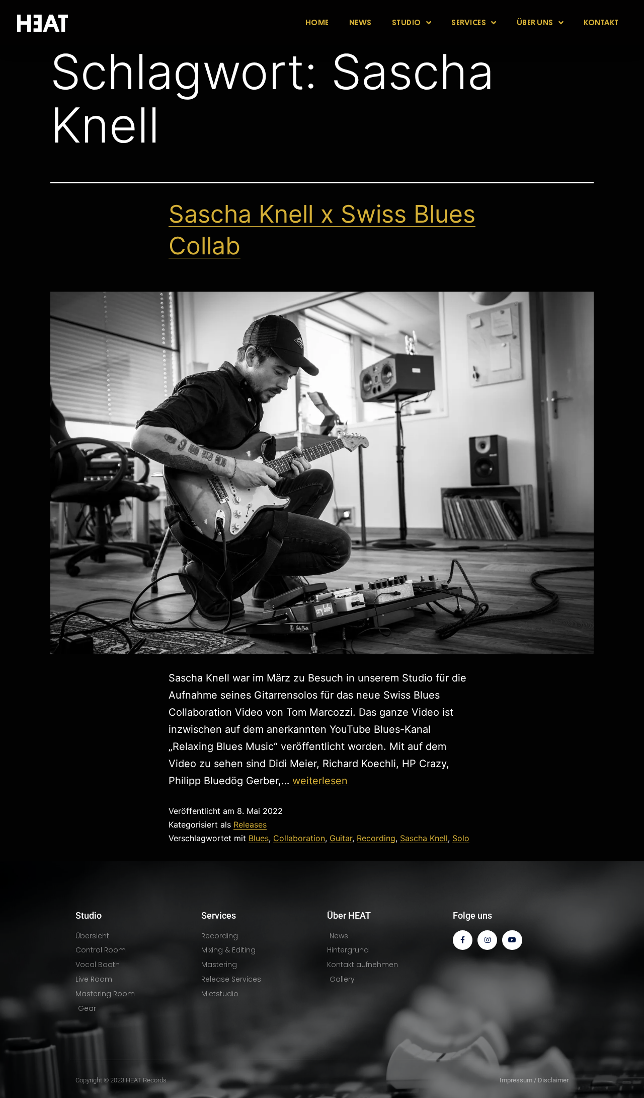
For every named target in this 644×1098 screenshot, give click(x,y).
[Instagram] (487, 940)
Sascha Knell (424, 838)
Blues (259, 838)
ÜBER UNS (535, 23)
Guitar (341, 838)
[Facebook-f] (462, 940)
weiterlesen (320, 781)
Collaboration (299, 838)
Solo (460, 838)
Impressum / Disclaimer (534, 1080)
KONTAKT (601, 23)
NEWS (360, 23)
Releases (250, 824)
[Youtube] (512, 940)
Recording (376, 838)
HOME (317, 23)
